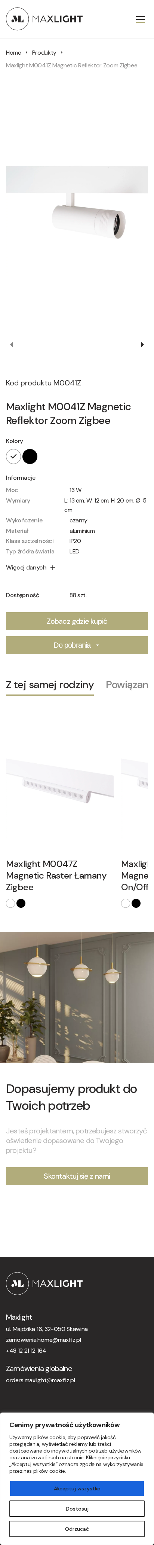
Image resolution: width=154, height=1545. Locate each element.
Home (13, 53)
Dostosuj (77, 1508)
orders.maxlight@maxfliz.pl (40, 1380)
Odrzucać (77, 1529)
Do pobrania (71, 645)
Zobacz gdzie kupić (77, 621)
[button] (12, 345)
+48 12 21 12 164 (26, 1351)
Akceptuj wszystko (77, 1488)
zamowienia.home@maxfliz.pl (43, 1340)
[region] (77, 1479)
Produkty (44, 53)
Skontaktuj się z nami (77, 1176)
